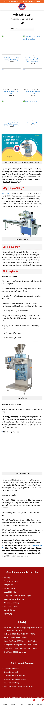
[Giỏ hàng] (41, 6)
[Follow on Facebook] (3, 657)
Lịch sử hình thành (10, 592)
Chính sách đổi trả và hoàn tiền (14, 676)
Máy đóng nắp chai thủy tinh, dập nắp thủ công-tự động (11, 124)
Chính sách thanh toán (11, 668)
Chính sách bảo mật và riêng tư (15, 679)
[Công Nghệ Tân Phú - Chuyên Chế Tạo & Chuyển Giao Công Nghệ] (22, 6)
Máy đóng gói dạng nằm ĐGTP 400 (33, 92)
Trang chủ (15, 19)
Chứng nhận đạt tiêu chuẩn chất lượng (17, 596)
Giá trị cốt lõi (8, 585)
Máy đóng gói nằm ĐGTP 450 (11, 92)
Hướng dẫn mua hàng (11, 683)
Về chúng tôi (8, 578)
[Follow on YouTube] (5, 657)
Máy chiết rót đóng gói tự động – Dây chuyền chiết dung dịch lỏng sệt (32, 59)
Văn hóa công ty (9, 588)
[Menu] (3, 6)
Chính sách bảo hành (11, 672)
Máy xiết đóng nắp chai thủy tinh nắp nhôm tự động (11, 59)
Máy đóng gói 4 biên (33, 123)
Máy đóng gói (6, 193)
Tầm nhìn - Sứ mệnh (11, 581)
